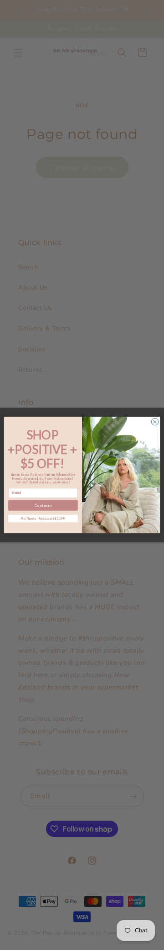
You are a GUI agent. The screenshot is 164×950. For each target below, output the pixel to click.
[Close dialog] (154, 421)
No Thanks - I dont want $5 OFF (43, 518)
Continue (43, 505)
